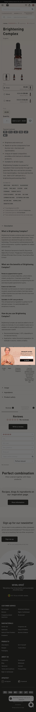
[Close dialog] (34, 347)
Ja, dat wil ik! (26, 360)
